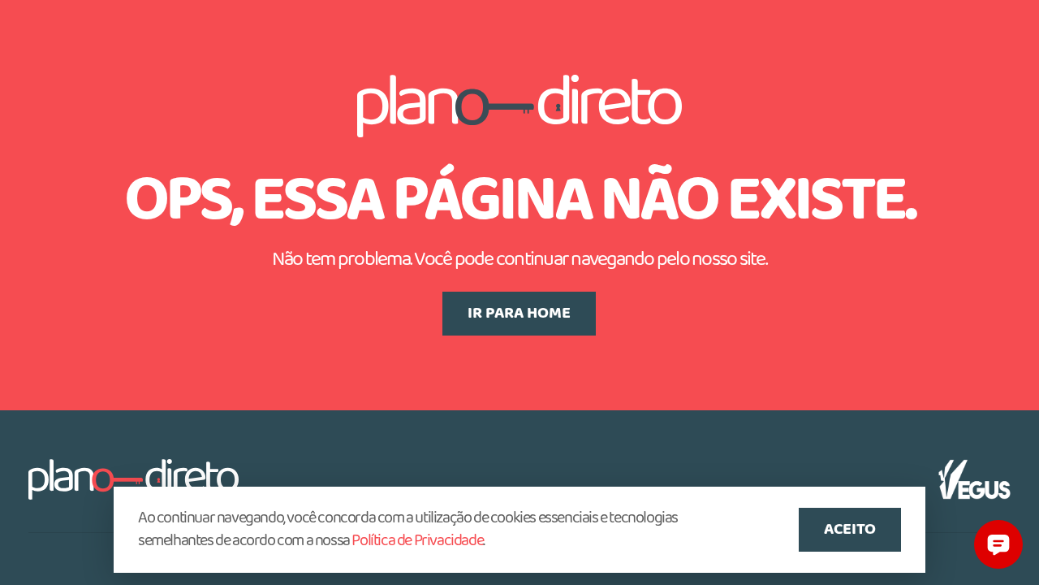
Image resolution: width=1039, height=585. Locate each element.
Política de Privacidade (417, 541)
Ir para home (519, 313)
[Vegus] (974, 479)
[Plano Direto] (133, 479)
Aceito (850, 530)
